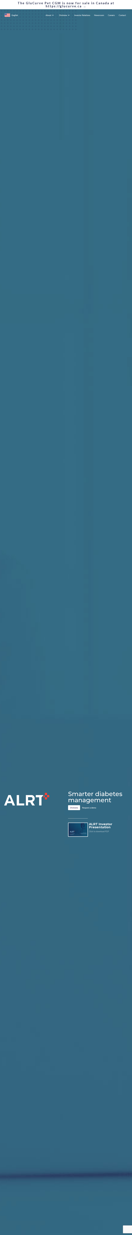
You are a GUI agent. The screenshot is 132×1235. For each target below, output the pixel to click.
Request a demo (89, 807)
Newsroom (99, 15)
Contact (122, 15)
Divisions (63, 15)
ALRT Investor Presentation (100, 826)
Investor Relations (82, 15)
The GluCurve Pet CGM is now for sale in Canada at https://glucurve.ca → (66, 5)
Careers (111, 15)
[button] (7, 15)
